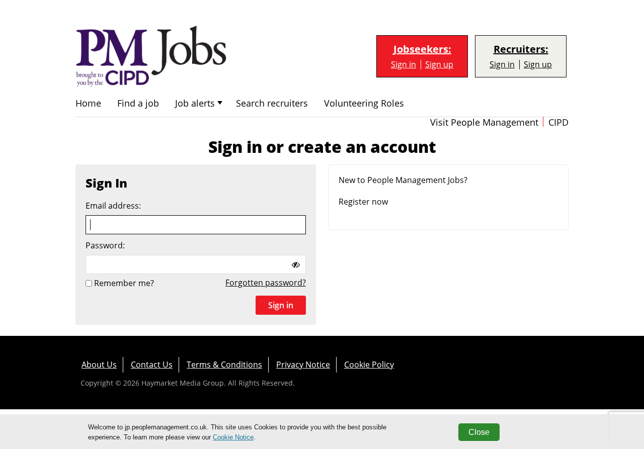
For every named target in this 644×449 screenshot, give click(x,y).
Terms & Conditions (224, 364)
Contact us (152, 364)
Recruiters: (521, 49)
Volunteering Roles (364, 103)
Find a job (138, 103)
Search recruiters (272, 103)
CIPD (558, 122)
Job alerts (195, 103)
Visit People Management (484, 122)
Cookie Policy (369, 364)
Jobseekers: (422, 49)
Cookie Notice (233, 437)
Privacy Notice (303, 364)
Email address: (113, 206)
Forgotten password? (265, 282)
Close (479, 432)
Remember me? (124, 283)
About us (99, 364)
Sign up (439, 64)
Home (88, 103)
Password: (105, 245)
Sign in (403, 64)
